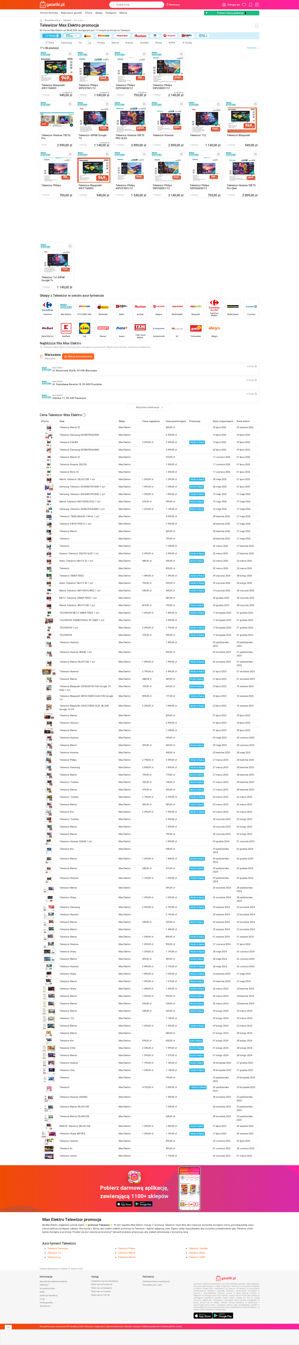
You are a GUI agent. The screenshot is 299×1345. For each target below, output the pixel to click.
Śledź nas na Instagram (101, 1288)
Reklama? (44, 1285)
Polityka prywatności (150, 1326)
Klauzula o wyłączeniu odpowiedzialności (104, 1326)
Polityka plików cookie (171, 1326)
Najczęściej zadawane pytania (53, 1281)
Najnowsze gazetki (71, 12)
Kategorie (111, 12)
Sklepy (98, 12)
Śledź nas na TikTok (100, 1295)
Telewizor (67, 20)
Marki (42, 1292)
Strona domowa (49, 12)
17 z (49, 47)
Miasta (123, 12)
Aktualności (45, 1306)
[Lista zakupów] (256, 4)
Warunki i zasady (132, 1326)
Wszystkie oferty (52, 20)
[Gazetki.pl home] (53, 5)
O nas (42, 1299)
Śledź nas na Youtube (101, 1291)
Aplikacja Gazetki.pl (49, 1295)
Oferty (88, 12)
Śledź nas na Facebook (101, 1284)
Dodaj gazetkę (46, 1302)
